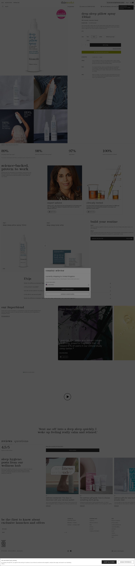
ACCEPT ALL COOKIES (109, 562)
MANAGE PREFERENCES (125, 562)
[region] (67, 562)
